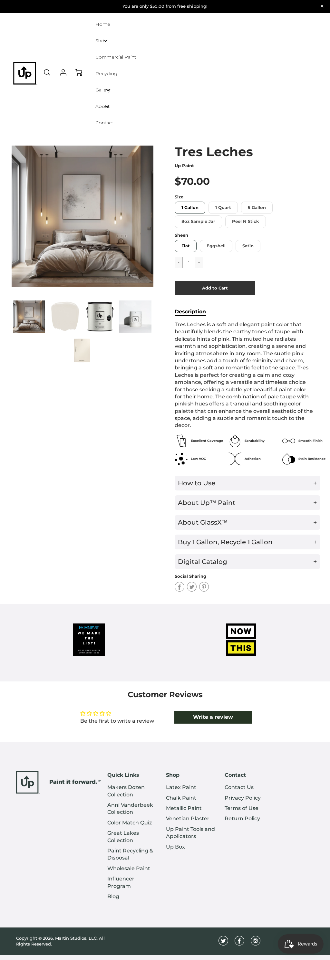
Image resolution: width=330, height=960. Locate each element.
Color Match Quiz (129, 823)
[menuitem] (131, 791)
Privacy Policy (243, 798)
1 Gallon (190, 207)
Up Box (175, 847)
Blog (113, 896)
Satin (248, 245)
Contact (235, 775)
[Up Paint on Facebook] (239, 943)
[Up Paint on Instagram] (255, 943)
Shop (173, 775)
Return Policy (242, 818)
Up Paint (184, 165)
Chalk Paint (181, 798)
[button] (215, 288)
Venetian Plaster (187, 818)
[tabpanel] (29, 316)
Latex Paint (181, 787)
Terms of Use (241, 808)
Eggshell (216, 245)
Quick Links (123, 775)
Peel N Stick (245, 221)
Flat (185, 245)
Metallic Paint (184, 808)
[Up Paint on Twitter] (223, 943)
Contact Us (239, 787)
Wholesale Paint (128, 868)
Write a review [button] (213, 717)
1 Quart (223, 207)
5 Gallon (257, 207)
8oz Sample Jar (198, 221)
